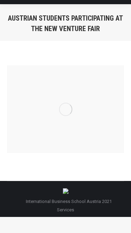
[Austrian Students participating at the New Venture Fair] (65, 109)
